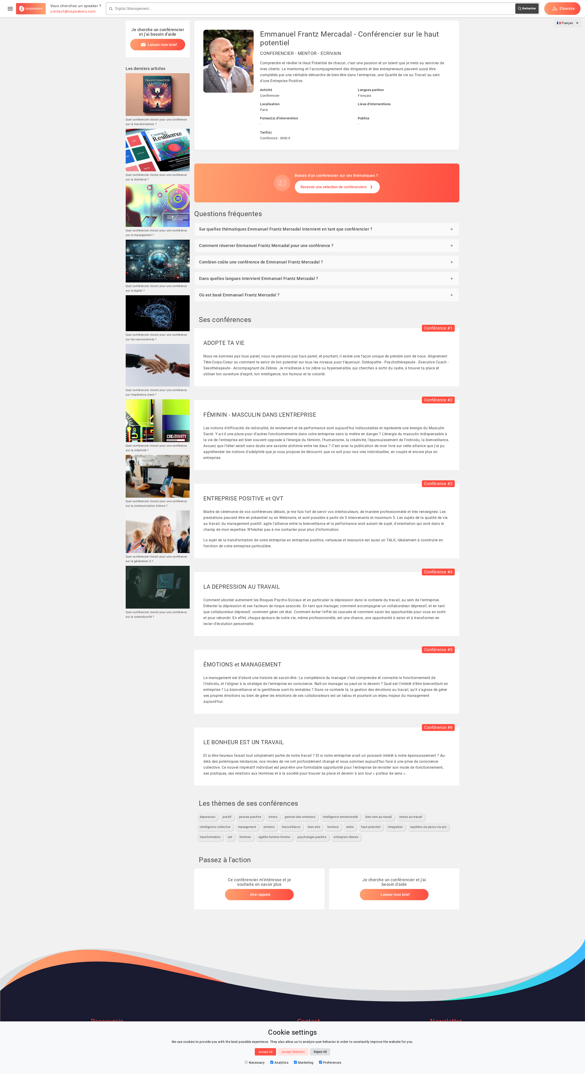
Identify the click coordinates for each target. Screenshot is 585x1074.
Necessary (257, 1062)
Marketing (306, 1062)
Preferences (332, 1062)
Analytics (281, 1062)
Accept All (265, 1052)
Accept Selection (293, 1052)
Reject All (320, 1052)
